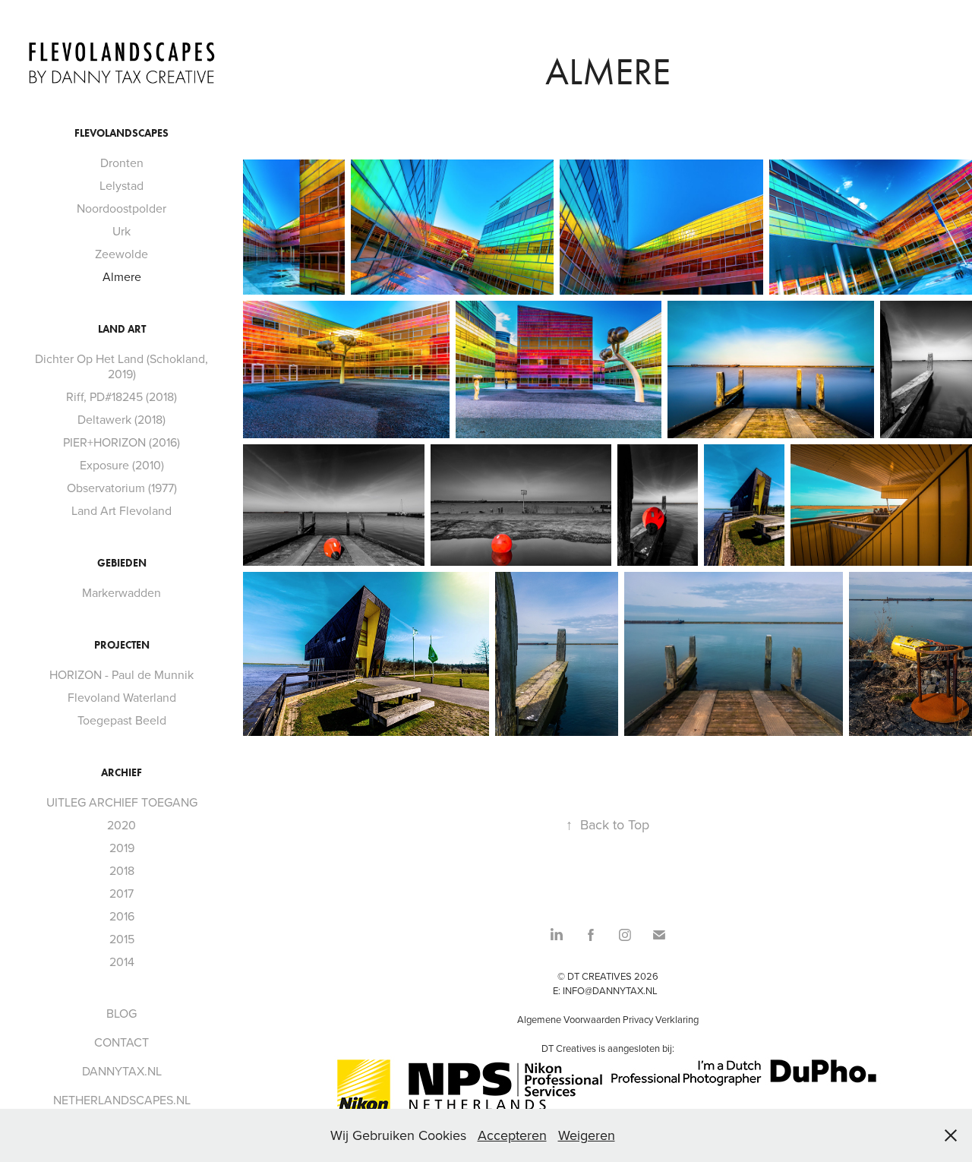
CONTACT (121, 1042)
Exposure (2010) (122, 464)
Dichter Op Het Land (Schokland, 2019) (121, 366)
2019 (121, 847)
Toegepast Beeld (121, 720)
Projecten (122, 645)
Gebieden (122, 563)
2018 (121, 870)
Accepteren (512, 1135)
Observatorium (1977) (122, 487)
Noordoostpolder (121, 208)
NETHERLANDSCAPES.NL (122, 1099)
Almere (122, 276)
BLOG (121, 1013)
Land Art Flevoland (121, 510)
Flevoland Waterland (122, 697)
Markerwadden (121, 592)
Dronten (122, 162)
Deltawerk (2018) (121, 419)
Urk (121, 231)
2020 (121, 824)
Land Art (122, 329)
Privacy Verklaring (661, 1019)
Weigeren (586, 1135)
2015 (121, 938)
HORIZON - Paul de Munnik (121, 674)
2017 (121, 893)
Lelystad (121, 185)
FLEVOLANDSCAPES (121, 133)
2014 (121, 961)
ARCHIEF (121, 772)
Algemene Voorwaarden (568, 1019)
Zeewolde (121, 253)
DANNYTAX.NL (122, 1071)
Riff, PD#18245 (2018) (121, 396)
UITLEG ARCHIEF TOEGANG (121, 802)
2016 (121, 916)
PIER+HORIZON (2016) (121, 442)
